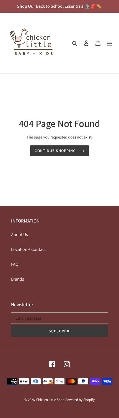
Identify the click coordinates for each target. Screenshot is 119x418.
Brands (17, 279)
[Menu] (109, 43)
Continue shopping (55, 150)
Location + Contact (28, 249)
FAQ (15, 264)
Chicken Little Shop (50, 399)
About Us (19, 234)
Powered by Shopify (80, 399)
